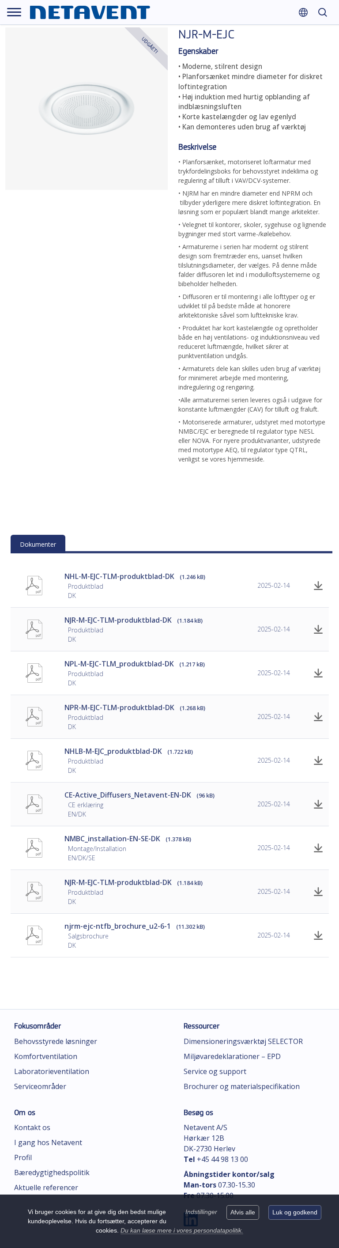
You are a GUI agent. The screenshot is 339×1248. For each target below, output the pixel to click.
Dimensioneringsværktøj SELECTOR (243, 1041)
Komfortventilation (45, 1056)
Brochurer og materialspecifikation (242, 1086)
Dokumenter (38, 544)
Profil (23, 1157)
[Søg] (322, 12)
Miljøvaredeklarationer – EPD (232, 1056)
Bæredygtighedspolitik (52, 1172)
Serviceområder (40, 1086)
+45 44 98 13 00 (222, 1159)
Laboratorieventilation (51, 1071)
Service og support (215, 1071)
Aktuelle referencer (46, 1187)
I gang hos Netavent (48, 1142)
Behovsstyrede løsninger (55, 1041)
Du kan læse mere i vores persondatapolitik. (182, 1230)
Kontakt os (32, 1127)
